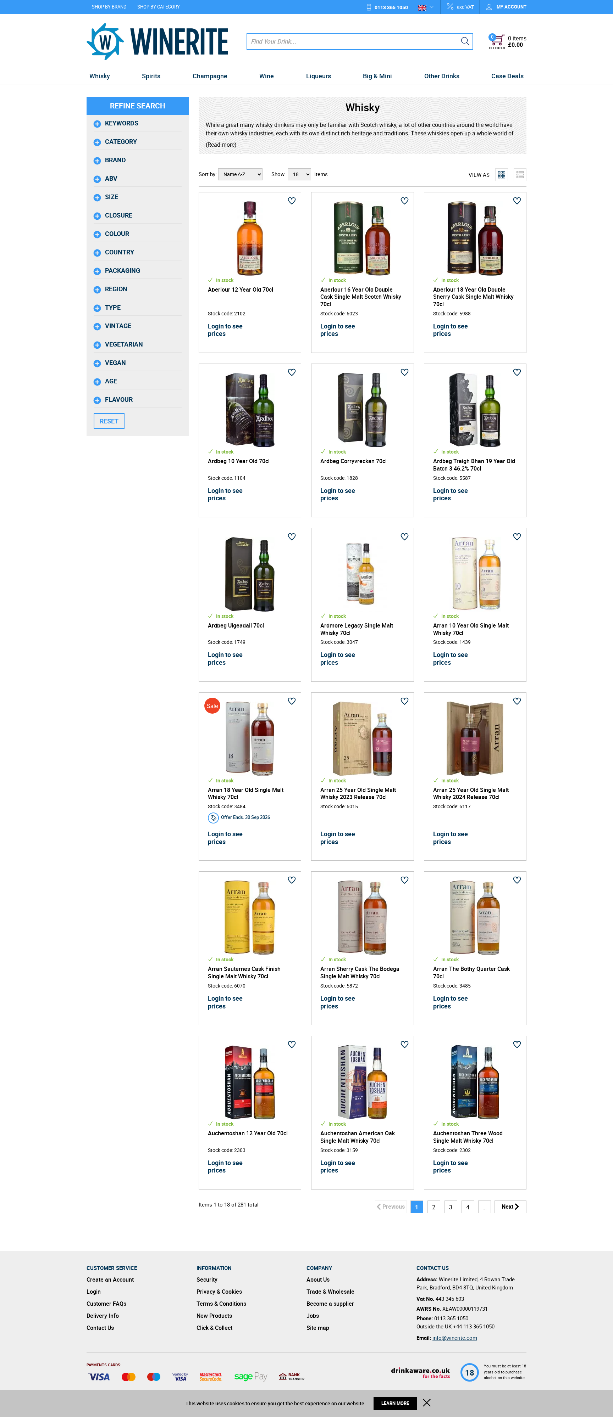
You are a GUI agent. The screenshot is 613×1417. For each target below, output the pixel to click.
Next (507, 1206)
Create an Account (110, 1279)
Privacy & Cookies (219, 1291)
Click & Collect (214, 1328)
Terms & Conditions (221, 1304)
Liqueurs (318, 76)
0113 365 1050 (391, 7)
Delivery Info (103, 1316)
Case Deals (507, 76)
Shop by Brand (109, 7)
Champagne (210, 76)
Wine (266, 76)
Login (94, 1291)
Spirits (151, 76)
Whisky (99, 76)
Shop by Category (158, 7)
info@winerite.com (454, 1337)
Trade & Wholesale (330, 1291)
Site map (317, 1328)
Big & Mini (377, 76)
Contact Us (100, 1328)
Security (207, 1279)
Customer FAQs (106, 1304)
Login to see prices (225, 330)
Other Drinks (441, 76)
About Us (318, 1279)
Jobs (312, 1316)
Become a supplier (330, 1304)
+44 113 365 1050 (474, 1326)
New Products (214, 1316)
